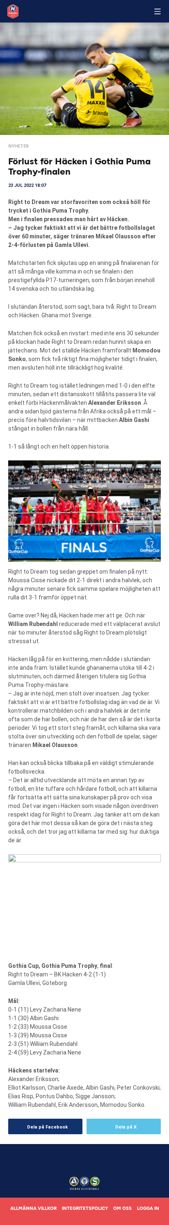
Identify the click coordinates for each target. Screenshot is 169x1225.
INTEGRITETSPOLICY (85, 1208)
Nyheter (18, 146)
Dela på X (126, 1127)
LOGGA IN (148, 1208)
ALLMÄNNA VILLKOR (33, 1208)
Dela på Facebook (47, 1127)
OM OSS (122, 1208)
